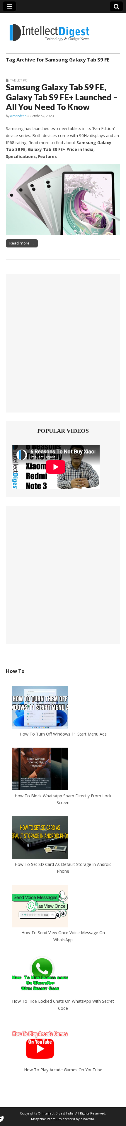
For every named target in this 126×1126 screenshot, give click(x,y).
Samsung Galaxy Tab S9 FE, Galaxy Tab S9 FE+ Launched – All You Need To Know (62, 97)
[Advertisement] (63, 343)
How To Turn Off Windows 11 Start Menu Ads (63, 734)
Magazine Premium (46, 1119)
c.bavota (87, 1119)
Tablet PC (19, 80)
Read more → (21, 243)
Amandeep (18, 116)
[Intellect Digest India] (49, 29)
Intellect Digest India (58, 1113)
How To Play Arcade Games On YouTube (63, 1069)
